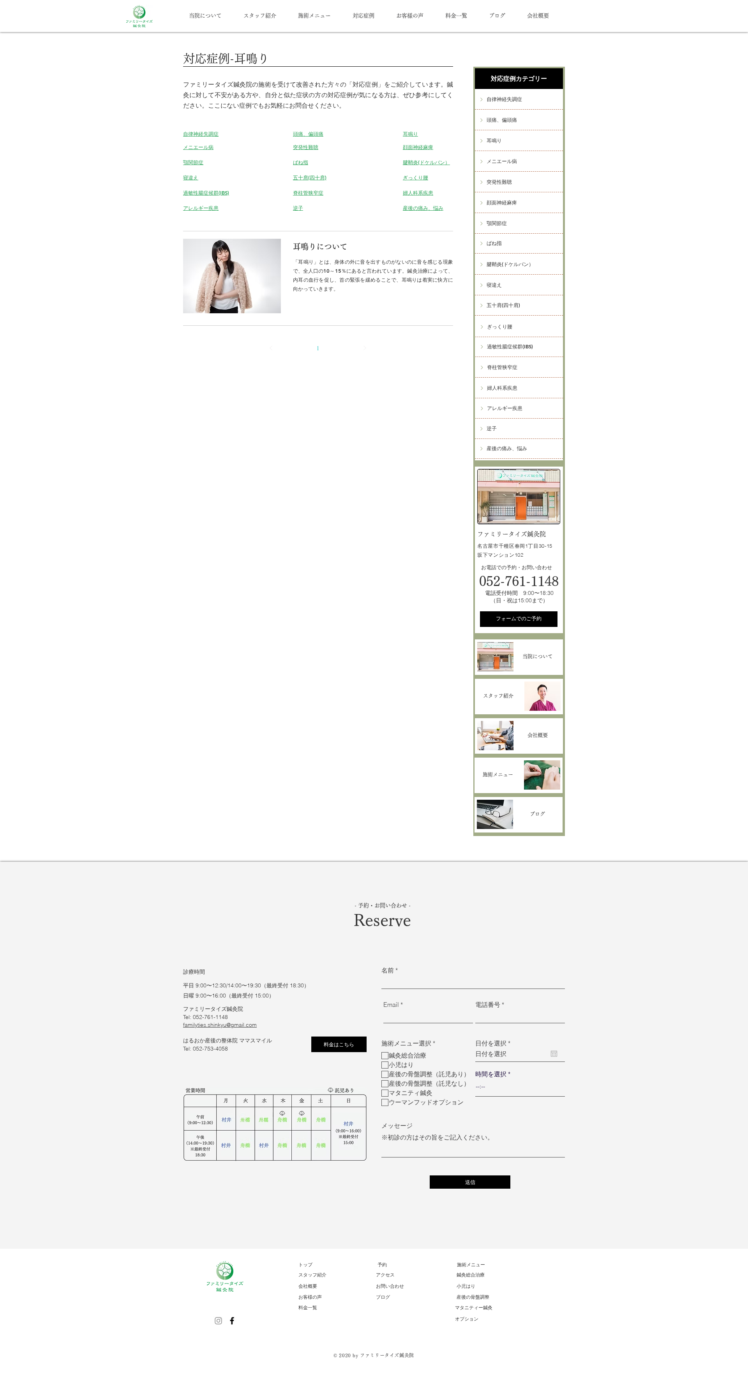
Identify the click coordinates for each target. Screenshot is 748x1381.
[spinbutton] (520, 1086)
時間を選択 (490, 1074)
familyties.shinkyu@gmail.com (220, 1024)
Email (391, 1004)
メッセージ (397, 1125)
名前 (387, 970)
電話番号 (487, 1004)
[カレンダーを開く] (554, 1054)
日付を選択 (494, 1043)
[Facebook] (232, 1321)
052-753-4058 (210, 1048)
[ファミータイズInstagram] (218, 1321)
